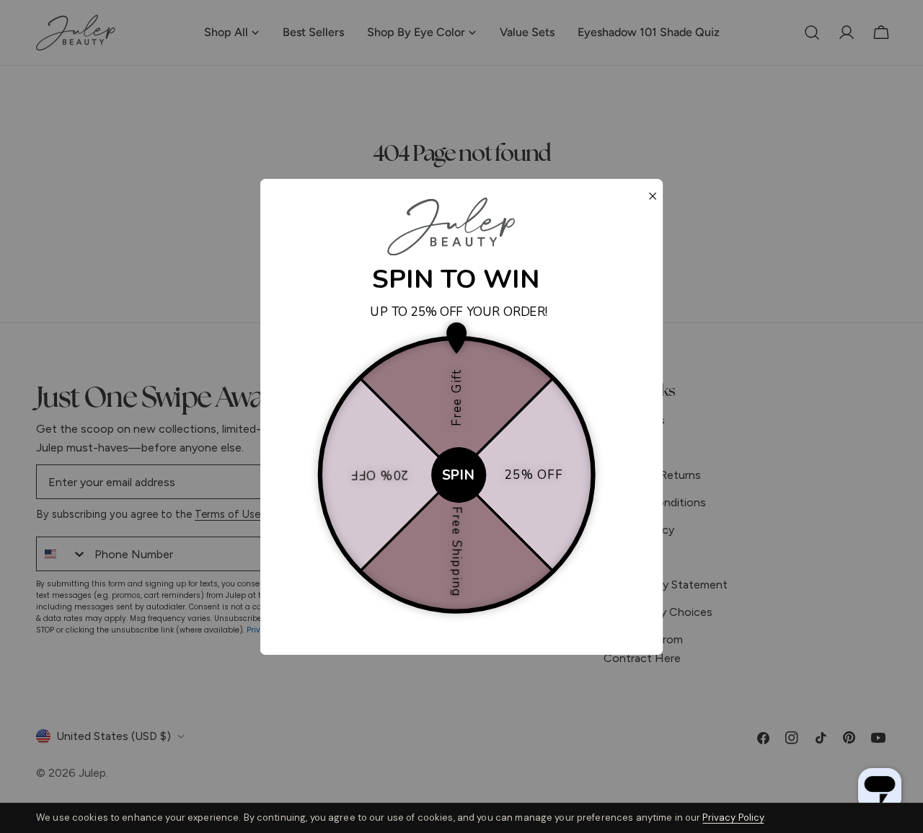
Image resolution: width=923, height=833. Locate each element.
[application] (880, 790)
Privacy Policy (733, 817)
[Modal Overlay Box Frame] (461, 417)
